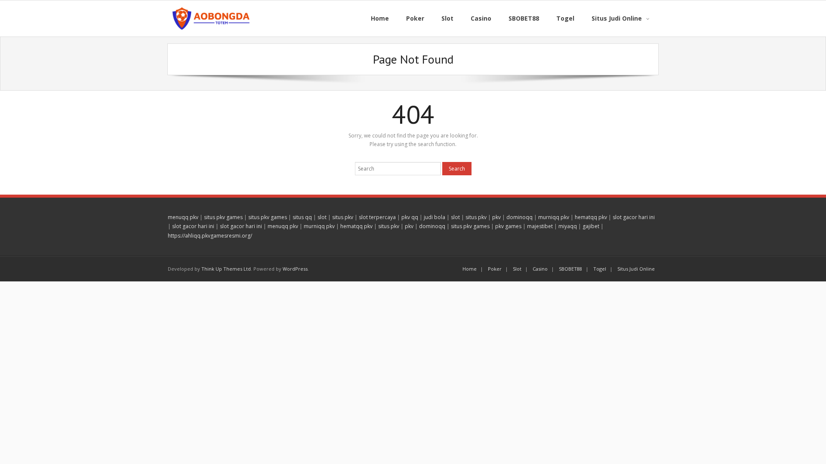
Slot (517, 269)
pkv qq (409, 217)
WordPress (295, 269)
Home (469, 269)
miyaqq (567, 226)
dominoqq (519, 217)
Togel (599, 269)
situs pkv (342, 217)
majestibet (540, 226)
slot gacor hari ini (634, 217)
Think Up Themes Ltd (226, 269)
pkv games (508, 226)
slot (322, 217)
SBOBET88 (570, 269)
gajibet (591, 226)
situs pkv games (223, 217)
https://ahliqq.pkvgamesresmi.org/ (210, 235)
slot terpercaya (377, 217)
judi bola (434, 217)
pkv (496, 217)
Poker (495, 269)
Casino (540, 269)
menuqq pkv (183, 217)
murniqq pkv (553, 217)
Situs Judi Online (636, 269)
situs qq (302, 217)
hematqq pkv (591, 217)
